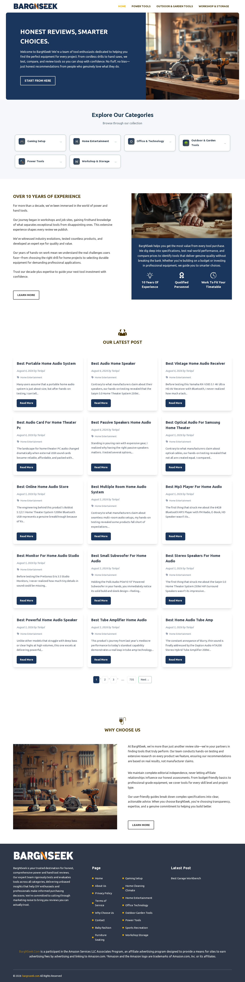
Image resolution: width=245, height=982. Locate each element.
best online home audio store (43, 487)
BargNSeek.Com (29, 951)
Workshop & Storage (214, 6)
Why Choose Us (104, 912)
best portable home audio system (46, 363)
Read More (26, 403)
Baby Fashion (103, 927)
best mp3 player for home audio (194, 487)
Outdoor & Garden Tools (174, 6)
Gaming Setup (134, 878)
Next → (145, 679)
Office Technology (136, 905)
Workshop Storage (136, 935)
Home (122, 6)
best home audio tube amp (189, 620)
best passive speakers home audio (121, 422)
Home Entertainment (31, 377)
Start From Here (38, 80)
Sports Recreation (136, 927)
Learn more (26, 295)
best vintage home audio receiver (195, 363)
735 (131, 679)
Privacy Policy (103, 893)
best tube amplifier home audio (119, 620)
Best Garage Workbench (186, 878)
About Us (100, 885)
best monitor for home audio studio (48, 555)
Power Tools (141, 6)
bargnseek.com (30, 975)
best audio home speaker (113, 363)
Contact (100, 920)
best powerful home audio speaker (47, 620)
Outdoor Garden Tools (138, 912)
